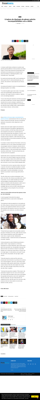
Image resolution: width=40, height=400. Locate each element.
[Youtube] (38, 0)
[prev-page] (1, 350)
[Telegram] (22, 41)
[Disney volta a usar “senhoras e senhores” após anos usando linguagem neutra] (22, 341)
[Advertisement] (27, 3)
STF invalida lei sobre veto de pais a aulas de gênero (4, 345)
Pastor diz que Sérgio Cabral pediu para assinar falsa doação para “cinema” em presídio (20, 310)
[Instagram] (34, 0)
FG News (4, 8)
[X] (35, 0)
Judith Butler (16, 296)
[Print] (27, 41)
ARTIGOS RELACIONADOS (5, 324)
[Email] (25, 41)
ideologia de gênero (11, 296)
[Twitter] (33, 364)
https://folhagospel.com (11, 317)
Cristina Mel (5, 296)
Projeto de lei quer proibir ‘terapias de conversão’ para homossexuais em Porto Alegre (13, 335)
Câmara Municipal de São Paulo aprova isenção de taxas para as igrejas (6, 310)
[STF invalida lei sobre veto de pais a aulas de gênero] (4, 341)
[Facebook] (32, 0)
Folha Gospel (18, 23)
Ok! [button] (34, 396)
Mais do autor (13, 324)
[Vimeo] (37, 0)
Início (1, 8)
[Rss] (35, 364)
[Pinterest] (18, 41)
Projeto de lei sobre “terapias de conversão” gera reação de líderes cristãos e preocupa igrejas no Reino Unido (22, 335)
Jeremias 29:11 (30, 80)
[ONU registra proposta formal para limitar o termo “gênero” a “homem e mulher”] (13, 341)
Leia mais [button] (26, 398)
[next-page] (3, 350)
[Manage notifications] (37, 398)
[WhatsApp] (20, 41)
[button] (38, 6)
